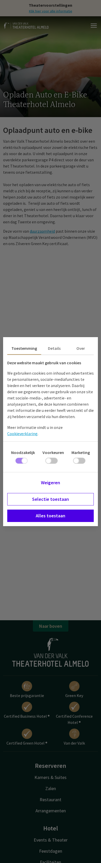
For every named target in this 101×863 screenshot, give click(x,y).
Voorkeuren (53, 452)
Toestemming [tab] (24, 348)
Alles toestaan (50, 516)
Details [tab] (54, 348)
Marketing (80, 452)
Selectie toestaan (50, 499)
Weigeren (50, 483)
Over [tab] (80, 348)
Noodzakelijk (23, 452)
